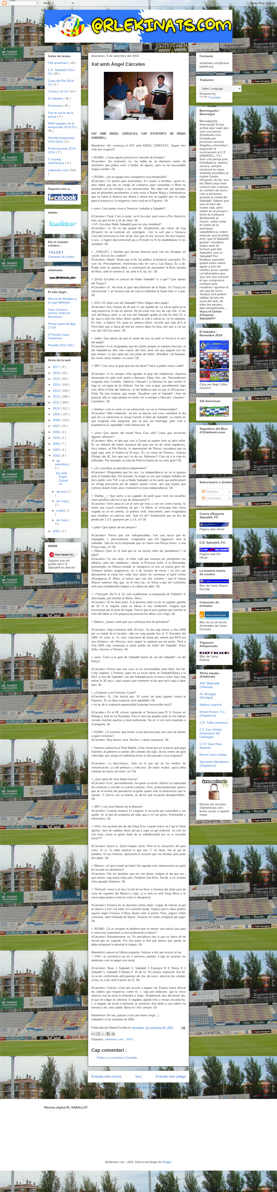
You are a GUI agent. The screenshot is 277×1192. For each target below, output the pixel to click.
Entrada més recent (106, 1076)
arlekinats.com (114, 1039)
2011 (56, 402)
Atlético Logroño (211, 704)
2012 (57, 396)
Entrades (211, 491)
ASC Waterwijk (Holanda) (209, 685)
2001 (57, 531)
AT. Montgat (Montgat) (208, 695)
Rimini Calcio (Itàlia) (213, 754)
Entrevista (55, 105)
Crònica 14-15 (58, 91)
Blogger (166, 1162)
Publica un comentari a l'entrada (117, 1057)
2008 (57, 420)
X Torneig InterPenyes (56, 161)
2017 (57, 367)
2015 (57, 378)
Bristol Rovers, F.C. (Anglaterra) (213, 713)
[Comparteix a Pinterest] (113, 1034)
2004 (57, 443)
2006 (57, 432)
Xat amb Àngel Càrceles (62, 478)
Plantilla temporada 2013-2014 (61, 139)
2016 (57, 373)
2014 (57, 384)
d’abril (61, 510)
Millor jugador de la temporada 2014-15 (62, 125)
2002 (57, 455)
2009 (57, 414)
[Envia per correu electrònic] (93, 1034)
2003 (57, 449)
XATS (129, 1039)
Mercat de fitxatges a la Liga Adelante (62, 300)
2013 (57, 390)
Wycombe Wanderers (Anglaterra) (214, 763)
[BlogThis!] (98, 1034)
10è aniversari (58, 62)
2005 (57, 438)
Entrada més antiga (171, 1076)
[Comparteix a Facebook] (108, 1034)
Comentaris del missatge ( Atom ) (148, 1087)
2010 (57, 408)
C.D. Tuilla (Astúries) (214, 722)
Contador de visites (61, 256)
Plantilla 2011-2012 (61, 345)
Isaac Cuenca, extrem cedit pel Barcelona (59, 313)
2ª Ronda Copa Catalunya (58, 336)
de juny (61, 491)
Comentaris (213, 498)
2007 (57, 426)
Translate (214, 97)
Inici (138, 1076)
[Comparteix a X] (103, 1034)
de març (62, 520)
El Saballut (55, 98)
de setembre (62, 462)
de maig (62, 501)
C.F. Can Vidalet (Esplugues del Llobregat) (211, 733)
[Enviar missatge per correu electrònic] (182, 1027)
